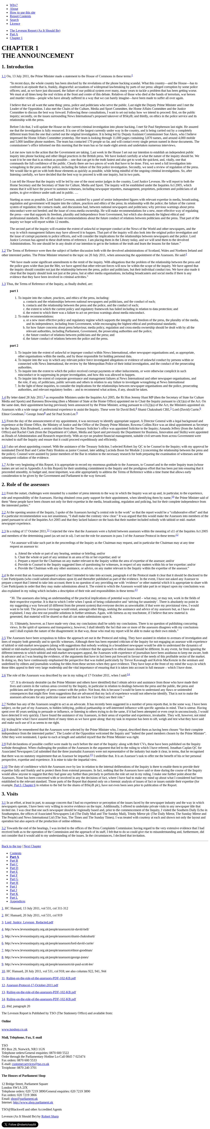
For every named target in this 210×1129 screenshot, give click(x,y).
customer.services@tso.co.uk (30, 1064)
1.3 (4, 284)
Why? (14, 5)
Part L (14, 897)
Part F (14, 875)
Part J (13, 890)
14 (128, 674)
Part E (14, 871)
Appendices (17, 901)
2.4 (4, 575)
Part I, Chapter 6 (24, 785)
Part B (14, 860)
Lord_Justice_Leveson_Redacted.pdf (29, 922)
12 (177, 534)
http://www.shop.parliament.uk (33, 1102)
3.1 (4, 802)
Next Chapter (32, 846)
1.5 (4, 421)
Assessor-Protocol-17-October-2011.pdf (32, 985)
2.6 (4, 675)
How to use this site (22, 12)
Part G (14, 879)
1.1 (4, 76)
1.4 (4, 397)
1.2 (4, 250)
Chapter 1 (16, 38)
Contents (15, 853)
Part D (14, 868)
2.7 (4, 704)
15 (91, 754)
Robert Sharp (50, 1116)
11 (48, 530)
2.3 (4, 531)
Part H (14, 883)
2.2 (4, 512)
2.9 (4, 744)
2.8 (4, 729)
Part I (13, 886)
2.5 (4, 638)
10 (172, 496)
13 (136, 589)
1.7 (4, 464)
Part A (14, 34)
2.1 (4, 493)
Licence (15, 23)
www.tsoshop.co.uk (14, 1029)
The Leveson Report (35, 30)
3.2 (4, 828)
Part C (14, 864)
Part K (14, 894)
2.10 (4, 766)
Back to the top (11, 846)
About (14, 8)
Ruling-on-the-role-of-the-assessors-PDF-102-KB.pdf (41, 978)
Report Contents (20, 16)
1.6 (4, 446)
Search (14, 20)
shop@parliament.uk (24, 1098)
